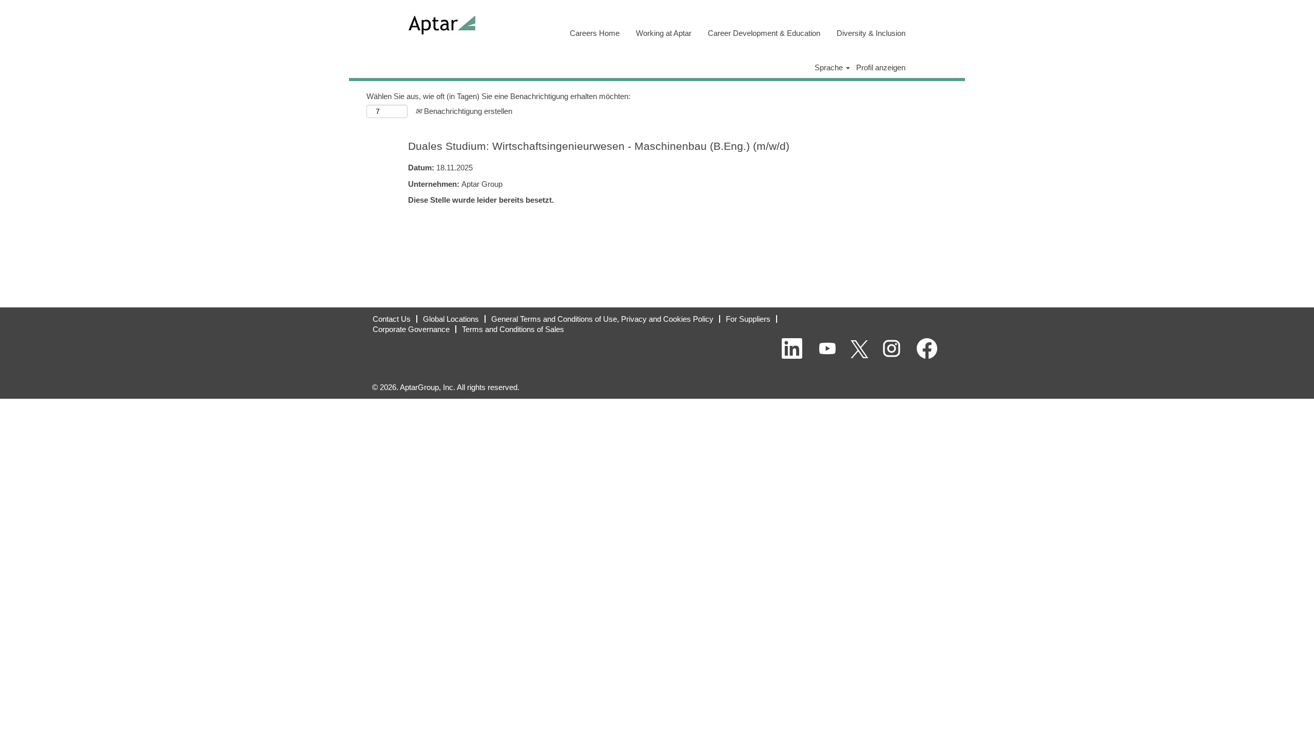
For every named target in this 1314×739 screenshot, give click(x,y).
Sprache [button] (830, 67)
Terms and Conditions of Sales (513, 329)
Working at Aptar (663, 33)
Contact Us (392, 319)
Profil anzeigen (880, 67)
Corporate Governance (411, 329)
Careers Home (595, 33)
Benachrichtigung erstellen (467, 111)
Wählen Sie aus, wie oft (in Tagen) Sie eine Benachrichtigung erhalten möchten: (498, 96)
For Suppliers (748, 319)
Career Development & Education (764, 33)
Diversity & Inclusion (871, 33)
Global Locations (451, 319)
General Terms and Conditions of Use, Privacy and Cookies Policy (602, 319)
